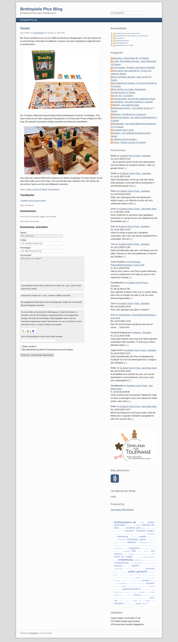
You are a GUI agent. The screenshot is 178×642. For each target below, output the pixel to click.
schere (152, 578)
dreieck (141, 554)
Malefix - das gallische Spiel (126, 105)
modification (151, 560)
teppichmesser (124, 580)
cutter (130, 580)
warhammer (143, 542)
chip (153, 601)
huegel (151, 586)
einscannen (116, 572)
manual (115, 578)
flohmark (136, 598)
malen (119, 578)
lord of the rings (150, 548)
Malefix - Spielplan (142, 332)
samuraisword (117, 534)
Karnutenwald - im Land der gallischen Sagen (134, 99)
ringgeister (134, 548)
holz (120, 586)
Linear (42, 217)
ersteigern (141, 598)
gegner (132, 575)
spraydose (122, 583)
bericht (142, 578)
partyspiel (121, 598)
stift (146, 592)
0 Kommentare (53, 189)
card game (132, 525)
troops (153, 566)
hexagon (126, 548)
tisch (128, 586)
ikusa (122, 534)
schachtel (127, 601)
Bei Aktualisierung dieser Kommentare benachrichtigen (47, 350)
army (149, 566)
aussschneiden (148, 557)
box (131, 601)
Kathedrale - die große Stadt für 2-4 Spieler (133, 102)
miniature (138, 545)
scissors (117, 581)
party (138, 603)
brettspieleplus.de (125, 522)
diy (115, 575)
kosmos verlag (122, 528)
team (128, 583)
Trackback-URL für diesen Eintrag (33, 201)
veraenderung (121, 563)
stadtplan (116, 583)
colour (128, 575)
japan (115, 537)
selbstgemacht (151, 572)
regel (134, 578)
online (125, 598)
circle (149, 554)
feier (134, 603)
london (146, 528)
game (129, 566)
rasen (136, 586)
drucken (126, 569)
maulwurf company (135, 530)
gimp (153, 589)
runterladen (151, 563)
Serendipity (34, 633)
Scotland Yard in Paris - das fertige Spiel (137, 209)
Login (113, 496)
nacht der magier (123, 556)
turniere (131, 583)
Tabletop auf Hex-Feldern (125, 139)
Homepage (25, 248)
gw (153, 545)
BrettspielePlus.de (28, 20)
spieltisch (132, 586)
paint (122, 578)
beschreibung (137, 575)
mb (138, 534)
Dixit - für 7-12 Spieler (123, 96)
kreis (145, 554)
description (152, 575)
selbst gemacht (137, 571)
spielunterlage (145, 595)
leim (138, 592)
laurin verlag (117, 551)
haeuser (119, 589)
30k (123, 542)
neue (128, 578)
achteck (125, 554)
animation (121, 601)
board (125, 566)
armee (145, 566)
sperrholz (116, 586)
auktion (128, 598)
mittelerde (126, 551)
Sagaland (144, 604)
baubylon (119, 603)
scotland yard (133, 528)
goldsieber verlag (118, 542)
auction (132, 598)
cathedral (131, 537)
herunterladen (146, 563)
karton (153, 595)
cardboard (116, 598)
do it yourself (120, 575)
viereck (137, 554)
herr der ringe (143, 548)
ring (152, 554)
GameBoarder (38, 33)
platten (124, 586)
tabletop (131, 542)
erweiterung (125, 559)
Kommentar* (26, 255)
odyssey (146, 551)
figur (131, 592)
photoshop (118, 592)
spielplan (145, 580)
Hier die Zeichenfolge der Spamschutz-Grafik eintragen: (42, 336)
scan (143, 569)
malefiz (149, 537)
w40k (137, 542)
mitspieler (122, 595)
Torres (25, 28)
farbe (125, 575)
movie (147, 598)
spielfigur (127, 592)
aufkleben (135, 569)
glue (149, 592)
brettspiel (118, 566)
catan (142, 523)
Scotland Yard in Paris (123, 130)
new (125, 578)
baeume (140, 586)
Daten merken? (29, 346)
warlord (127, 545)
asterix (152, 537)
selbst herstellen (123, 572)
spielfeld (152, 580)
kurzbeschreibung (145, 575)
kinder (131, 603)
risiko (135, 534)
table (135, 601)
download (138, 563)
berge (147, 586)
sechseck (117, 548)
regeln (138, 578)
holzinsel (136, 537)
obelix (115, 539)
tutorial (135, 583)
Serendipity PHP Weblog (122, 510)
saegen (115, 560)
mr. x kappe (144, 601)
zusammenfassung (141, 583)
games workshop (148, 545)
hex (123, 548)
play (141, 566)
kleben (130, 569)
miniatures (132, 545)
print (140, 569)
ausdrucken (118, 569)
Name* (23, 232)
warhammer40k (121, 545)
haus (115, 589)
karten (138, 525)
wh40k (142, 545)
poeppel (134, 592)
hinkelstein (122, 540)
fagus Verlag (127, 603)
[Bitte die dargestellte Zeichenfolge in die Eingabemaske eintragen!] (29, 330)
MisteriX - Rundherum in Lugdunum (129, 114)
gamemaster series (129, 534)
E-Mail (23, 240)
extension (137, 560)
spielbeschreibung (136, 580)
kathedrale (122, 536)
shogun (150, 530)
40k (126, 542)
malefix (142, 536)
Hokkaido (150, 534)
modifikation (145, 560)
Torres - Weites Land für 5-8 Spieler (33, 189)
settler (127, 525)
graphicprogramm (131, 589)
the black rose (150, 539)
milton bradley (143, 534)
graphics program (146, 589)
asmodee (140, 551)
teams (130, 578)
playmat (137, 595)
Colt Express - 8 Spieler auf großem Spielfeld (134, 67)
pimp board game (129, 595)
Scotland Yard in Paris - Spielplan (135, 156)
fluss (144, 586)
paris (143, 528)
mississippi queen (136, 539)
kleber (142, 592)
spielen (135, 565)
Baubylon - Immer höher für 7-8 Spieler (131, 58)
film (145, 598)
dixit (134, 551)
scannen (150, 568)
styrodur (150, 583)
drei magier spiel (138, 557)
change (131, 563)
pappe (149, 595)
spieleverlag (121, 531)
